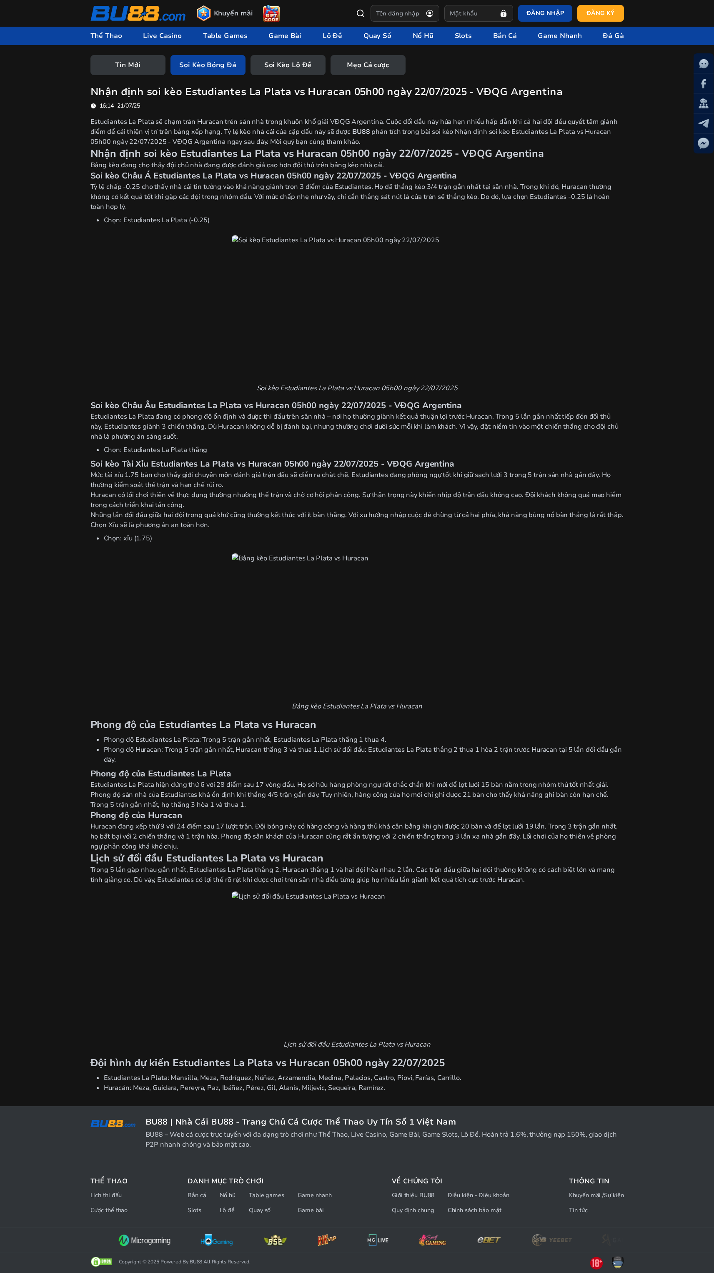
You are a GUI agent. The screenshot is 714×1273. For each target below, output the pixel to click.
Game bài (311, 1210)
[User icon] (430, 13)
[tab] (127, 65)
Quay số (260, 1210)
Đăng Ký (600, 13)
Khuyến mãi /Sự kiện (596, 1195)
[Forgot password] (504, 13)
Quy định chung (413, 1210)
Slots (194, 1210)
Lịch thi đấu (106, 1195)
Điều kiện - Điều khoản (478, 1195)
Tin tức (578, 1210)
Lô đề (227, 1210)
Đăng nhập (545, 13)
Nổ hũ (228, 1195)
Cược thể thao (109, 1210)
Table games (266, 1195)
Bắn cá (197, 1195)
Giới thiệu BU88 (413, 1195)
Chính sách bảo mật (474, 1210)
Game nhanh (315, 1195)
